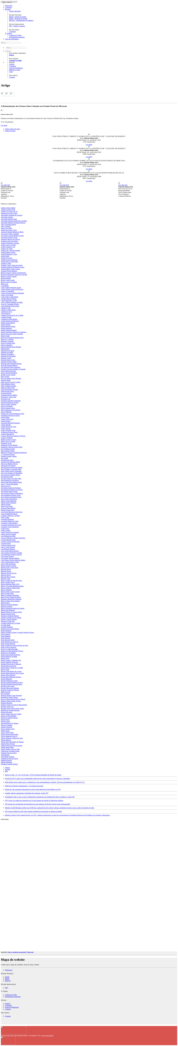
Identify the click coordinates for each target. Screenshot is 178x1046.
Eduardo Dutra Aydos (8, 360)
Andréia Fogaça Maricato (9, 260)
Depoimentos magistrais (17, 37)
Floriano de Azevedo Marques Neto (12, 414)
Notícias (11, 64)
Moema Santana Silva (8, 614)
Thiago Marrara (6, 740)
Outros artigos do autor (12, 129)
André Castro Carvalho (8, 245)
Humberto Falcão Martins (9, 445)
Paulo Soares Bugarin (8, 643)
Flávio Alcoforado (7, 406)
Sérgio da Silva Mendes (8, 716)
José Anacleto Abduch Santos (10, 475)
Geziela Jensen (6, 421)
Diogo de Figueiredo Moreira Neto (12, 338)
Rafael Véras (5, 658)
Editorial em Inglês (7, 352)
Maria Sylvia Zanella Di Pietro (11, 597)
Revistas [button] (7, 9)
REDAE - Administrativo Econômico (21, 20)
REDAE (8, 981)
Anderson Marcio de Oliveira (10, 239)
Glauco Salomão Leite (8, 430)
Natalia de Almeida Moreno (10, 616)
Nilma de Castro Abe (8, 621)
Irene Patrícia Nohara (8, 451)
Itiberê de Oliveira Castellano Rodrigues (14, 452)
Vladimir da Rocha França (9, 758)
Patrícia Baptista (6, 630)
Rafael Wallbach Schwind (9, 662)
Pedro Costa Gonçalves (8, 647)
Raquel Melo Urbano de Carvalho (12, 668)
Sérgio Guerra (5, 721)
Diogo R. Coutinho (7, 339)
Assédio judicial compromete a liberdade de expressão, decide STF (26, 793)
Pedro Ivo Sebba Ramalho (9, 649)
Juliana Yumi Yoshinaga (8, 503)
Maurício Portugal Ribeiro (9, 605)
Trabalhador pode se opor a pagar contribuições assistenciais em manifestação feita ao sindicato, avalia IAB (39, 797)
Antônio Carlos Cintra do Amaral (11, 265)
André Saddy (5, 256)
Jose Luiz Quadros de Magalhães (11, 473)
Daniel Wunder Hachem (9, 330)
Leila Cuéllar (5, 517)
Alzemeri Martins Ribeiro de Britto (12, 232)
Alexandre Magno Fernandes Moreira (13, 223)
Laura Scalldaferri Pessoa (9, 514)
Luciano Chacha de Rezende (10, 541)
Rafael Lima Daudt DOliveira (10, 655)
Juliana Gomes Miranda (8, 501)
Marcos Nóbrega (6, 590)
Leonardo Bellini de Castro (9, 521)
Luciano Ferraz (6, 543)
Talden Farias (5, 731)
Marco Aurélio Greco (8, 582)
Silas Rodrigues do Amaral (9, 723)
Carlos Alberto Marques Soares (11, 287)
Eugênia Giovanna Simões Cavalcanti (13, 369)
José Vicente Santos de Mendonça (12, 493)
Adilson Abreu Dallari (8, 208)
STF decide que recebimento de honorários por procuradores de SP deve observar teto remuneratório (37, 804)
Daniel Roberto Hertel (8, 326)
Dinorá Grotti (5, 336)
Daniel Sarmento (6, 328)
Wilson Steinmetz (6, 762)
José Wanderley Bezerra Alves (11, 495)
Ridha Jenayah (5, 692)
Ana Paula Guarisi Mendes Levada (12, 236)
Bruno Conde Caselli (8, 280)
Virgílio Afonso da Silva (9, 753)
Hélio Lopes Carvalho (8, 441)
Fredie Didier (5, 417)
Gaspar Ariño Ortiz (7, 419)
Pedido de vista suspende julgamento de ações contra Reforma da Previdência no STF (33, 789)
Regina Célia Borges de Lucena (11, 671)
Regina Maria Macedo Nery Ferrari (12, 673)
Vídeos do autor (10, 131)
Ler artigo (89, 144)
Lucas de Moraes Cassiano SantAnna (13, 538)
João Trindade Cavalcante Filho (11, 469)
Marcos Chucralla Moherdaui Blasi (12, 586)
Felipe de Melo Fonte (8, 388)
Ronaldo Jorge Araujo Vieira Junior (12, 708)
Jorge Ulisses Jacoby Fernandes (11, 471)
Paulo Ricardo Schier (8, 640)
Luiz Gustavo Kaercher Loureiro (11, 553)
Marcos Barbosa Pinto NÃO (10, 584)
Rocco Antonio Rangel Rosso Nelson (13, 699)
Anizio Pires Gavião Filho (9, 261)
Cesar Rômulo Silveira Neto (10, 306)
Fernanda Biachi (6, 393)
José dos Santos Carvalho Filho (11, 478)
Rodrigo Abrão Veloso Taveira (11, 701)
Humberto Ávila (6, 443)
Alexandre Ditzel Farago (9, 219)
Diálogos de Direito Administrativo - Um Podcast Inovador (24, 786)
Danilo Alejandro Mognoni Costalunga (13, 332)
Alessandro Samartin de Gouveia (11, 215)
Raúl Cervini (5, 669)
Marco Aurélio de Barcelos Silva (11, 580)
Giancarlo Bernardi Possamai (10, 423)
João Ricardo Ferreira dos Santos (11, 467)
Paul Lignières (5, 634)
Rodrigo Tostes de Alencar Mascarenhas (14, 705)
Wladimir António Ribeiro (9, 764)
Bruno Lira (4, 284)
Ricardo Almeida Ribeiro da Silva (12, 682)
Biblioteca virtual (14, 70)
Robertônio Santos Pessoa (9, 697)
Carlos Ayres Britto (7, 295)
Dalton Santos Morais (8, 323)
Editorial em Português (8, 356)
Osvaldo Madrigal (7, 627)
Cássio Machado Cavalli (9, 300)
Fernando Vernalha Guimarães (11, 401)
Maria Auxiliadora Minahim (10, 595)
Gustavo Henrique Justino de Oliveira (13, 436)
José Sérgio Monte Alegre (9, 491)
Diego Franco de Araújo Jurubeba (12, 334)
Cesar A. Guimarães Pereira (10, 304)
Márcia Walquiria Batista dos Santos (12, 608)
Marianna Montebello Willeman (11, 599)
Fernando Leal (5, 399)
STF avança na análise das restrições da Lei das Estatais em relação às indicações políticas (34, 800)
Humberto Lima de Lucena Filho (11, 447)
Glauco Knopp (6, 428)
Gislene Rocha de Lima (8, 427)
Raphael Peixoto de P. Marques (11, 664)
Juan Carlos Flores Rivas (9, 499)
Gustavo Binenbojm (7, 434)
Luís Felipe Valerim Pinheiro (10, 558)
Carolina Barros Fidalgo (8, 299)
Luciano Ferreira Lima (8, 545)
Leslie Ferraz (5, 528)
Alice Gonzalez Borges (8, 224)
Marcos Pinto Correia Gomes (10, 592)
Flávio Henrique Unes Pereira (10, 410)
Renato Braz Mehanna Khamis (11, 677)
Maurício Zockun (6, 606)
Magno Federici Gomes (8, 566)
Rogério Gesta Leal (7, 706)
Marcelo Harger (6, 571)
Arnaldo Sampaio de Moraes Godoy (12, 267)
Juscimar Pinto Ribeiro (8, 508)
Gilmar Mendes (6, 425)
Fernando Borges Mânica (9, 395)
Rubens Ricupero (6, 712)
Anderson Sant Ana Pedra (9, 241)
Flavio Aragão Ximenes (8, 404)
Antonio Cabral (6, 263)
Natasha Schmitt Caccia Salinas (11, 617)
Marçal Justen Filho (7, 593)
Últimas (7, 767)
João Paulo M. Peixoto (8, 465)
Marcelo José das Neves (8, 573)
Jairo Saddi (4, 458)
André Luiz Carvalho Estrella (10, 250)
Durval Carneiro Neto (8, 343)
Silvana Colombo (6, 725)
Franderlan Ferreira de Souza (10, 415)
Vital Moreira (5, 755)
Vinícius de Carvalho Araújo (10, 751)
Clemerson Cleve (6, 312)
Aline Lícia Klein (6, 228)
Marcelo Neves (6, 575)
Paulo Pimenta (5, 638)
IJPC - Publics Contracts (17, 26)
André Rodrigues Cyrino (9, 254)
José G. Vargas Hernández (9, 484)
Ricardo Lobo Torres (7, 686)
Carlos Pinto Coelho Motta (9, 297)
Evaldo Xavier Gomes (8, 375)
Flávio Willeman (6, 412)
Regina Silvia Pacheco (8, 675)
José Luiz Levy (6, 486)
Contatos (12, 77)
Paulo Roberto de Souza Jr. (9, 642)
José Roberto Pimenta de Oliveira (12, 490)
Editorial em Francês (7, 350)
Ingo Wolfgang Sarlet (8, 449)
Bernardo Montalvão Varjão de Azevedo (14, 274)
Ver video (5, 185)
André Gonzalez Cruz (8, 247)
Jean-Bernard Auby (7, 460)
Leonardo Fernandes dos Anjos (11, 525)
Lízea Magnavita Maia (8, 536)
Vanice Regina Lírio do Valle (10, 749)
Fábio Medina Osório (8, 384)
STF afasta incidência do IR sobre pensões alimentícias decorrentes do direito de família (33, 811)
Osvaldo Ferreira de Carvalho (10, 623)
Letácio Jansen (5, 530)
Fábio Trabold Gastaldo (8, 386)
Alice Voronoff (6, 226)
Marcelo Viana (5, 579)
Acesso (8, 51)
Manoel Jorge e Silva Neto (9, 567)
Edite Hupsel (5, 349)
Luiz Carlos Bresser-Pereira (10, 551)
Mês (6, 771)
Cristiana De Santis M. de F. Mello (12, 315)
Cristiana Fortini (6, 317)
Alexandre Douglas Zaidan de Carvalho (14, 221)
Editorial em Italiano (7, 354)
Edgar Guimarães (6, 345)
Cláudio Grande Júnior (8, 310)
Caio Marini (5, 286)
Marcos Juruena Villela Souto (10, 588)
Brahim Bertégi (6, 278)
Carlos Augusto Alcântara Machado (12, 293)
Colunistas (8, 7)
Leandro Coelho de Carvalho (10, 516)
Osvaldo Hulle (5, 625)
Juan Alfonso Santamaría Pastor (11, 497)
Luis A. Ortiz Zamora (8, 547)
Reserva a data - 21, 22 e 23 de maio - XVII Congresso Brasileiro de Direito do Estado (33, 775)
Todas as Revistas (15, 11)
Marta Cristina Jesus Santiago (10, 601)
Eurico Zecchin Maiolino (9, 373)
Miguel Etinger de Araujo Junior (11, 612)
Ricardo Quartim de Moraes (10, 690)
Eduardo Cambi (6, 358)
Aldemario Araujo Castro (9, 213)
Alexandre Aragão (7, 217)
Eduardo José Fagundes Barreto (11, 363)
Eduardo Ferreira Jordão (9, 362)
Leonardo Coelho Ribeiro (9, 523)
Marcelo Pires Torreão (8, 577)
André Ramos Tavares (8, 252)
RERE (7, 979)
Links (11, 72)
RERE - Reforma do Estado (18, 18)
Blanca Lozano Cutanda (9, 276)
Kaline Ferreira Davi (7, 510)
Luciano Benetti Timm (8, 540)
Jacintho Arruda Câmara (9, 456)
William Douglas (6, 760)
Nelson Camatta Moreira (9, 619)
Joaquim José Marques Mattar (10, 462)
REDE (7, 977)
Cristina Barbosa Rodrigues (10, 321)
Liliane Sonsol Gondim (8, 534)
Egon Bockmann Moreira (9, 365)
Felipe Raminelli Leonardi (9, 389)
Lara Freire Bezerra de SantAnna (11, 512)
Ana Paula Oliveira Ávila (9, 237)
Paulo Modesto (6, 636)
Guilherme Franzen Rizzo (9, 432)
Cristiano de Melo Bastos (9, 319)
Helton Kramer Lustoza (8, 439)
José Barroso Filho (7, 477)
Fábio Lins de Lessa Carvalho (10, 382)
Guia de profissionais (12, 39)
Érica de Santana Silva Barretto (11, 378)
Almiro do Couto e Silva (9, 230)
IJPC (6, 988)
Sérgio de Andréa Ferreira (9, 718)
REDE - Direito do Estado (17, 17)
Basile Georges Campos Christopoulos (13, 273)
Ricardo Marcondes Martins (10, 688)
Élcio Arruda (5, 376)
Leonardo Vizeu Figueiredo (10, 527)
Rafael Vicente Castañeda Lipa (11, 660)
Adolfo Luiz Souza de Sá (9, 211)
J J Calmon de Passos (8, 454)
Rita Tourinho (5, 694)
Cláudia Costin (6, 308)
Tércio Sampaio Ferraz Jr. (9, 736)
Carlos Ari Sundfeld (7, 291)
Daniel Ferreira (6, 325)
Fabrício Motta (5, 380)
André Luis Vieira (7, 248)
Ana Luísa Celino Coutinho (10, 234)
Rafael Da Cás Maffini (8, 653)
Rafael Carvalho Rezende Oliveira (12, 651)
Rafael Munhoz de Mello (9, 656)
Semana (7, 769)
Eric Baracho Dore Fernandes (10, 367)
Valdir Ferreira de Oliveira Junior (11, 745)
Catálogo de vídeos (15, 35)
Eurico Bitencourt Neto (8, 371)
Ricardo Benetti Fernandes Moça (11, 684)
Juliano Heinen (6, 504)
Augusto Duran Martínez (9, 271)
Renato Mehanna (6, 679)
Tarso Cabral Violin (7, 732)
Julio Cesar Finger (7, 506)
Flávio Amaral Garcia (8, 408)
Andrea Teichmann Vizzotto (10, 243)
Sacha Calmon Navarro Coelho (11, 714)
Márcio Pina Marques (8, 610)
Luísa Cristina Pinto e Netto (10, 562)
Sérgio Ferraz (5, 719)
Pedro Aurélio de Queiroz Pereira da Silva (14, 645)
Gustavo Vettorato (7, 438)
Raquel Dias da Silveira (8, 666)
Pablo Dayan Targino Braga (10, 629)
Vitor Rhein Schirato (7, 757)
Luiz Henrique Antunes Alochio (11, 554)
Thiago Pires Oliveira (8, 744)
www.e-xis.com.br (47, 1035)
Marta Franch (5, 603)
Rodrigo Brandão (6, 703)
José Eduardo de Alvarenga (10, 480)
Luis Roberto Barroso (8, 549)
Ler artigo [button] (4, 125)
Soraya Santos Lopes (8, 729)
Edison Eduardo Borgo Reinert (11, 347)
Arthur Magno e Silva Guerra (10, 269)
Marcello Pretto (6, 569)
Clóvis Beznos (5, 313)
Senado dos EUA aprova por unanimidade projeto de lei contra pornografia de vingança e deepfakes (37, 778)
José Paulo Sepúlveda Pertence (11, 488)
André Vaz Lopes (6, 258)
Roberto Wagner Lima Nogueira (11, 695)
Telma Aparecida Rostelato (9, 734)
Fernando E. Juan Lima (8, 397)
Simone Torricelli (6, 727)
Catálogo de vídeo (11, 995)
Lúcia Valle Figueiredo (8, 564)
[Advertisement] (16, 853)
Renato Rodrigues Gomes (9, 681)
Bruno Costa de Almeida (9, 282)
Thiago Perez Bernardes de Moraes (12, 742)
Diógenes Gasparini (7, 341)
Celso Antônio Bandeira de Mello (12, 302)
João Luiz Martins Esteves (9, 464)
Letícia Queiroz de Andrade (10, 532)
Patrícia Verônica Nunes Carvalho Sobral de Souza (17, 632)
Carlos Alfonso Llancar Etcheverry (12, 289)
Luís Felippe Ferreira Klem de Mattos (13, 560)
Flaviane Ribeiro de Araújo (9, 402)
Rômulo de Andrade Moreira (10, 710)
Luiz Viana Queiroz (7, 556)
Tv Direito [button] (8, 33)
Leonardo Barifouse (7, 519)
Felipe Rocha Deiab (7, 391)
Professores (8, 5)
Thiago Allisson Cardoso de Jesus (12, 738)
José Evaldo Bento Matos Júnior (11, 482)
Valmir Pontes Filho (7, 747)
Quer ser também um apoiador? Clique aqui (20, 952)
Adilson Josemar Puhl (8, 210)
